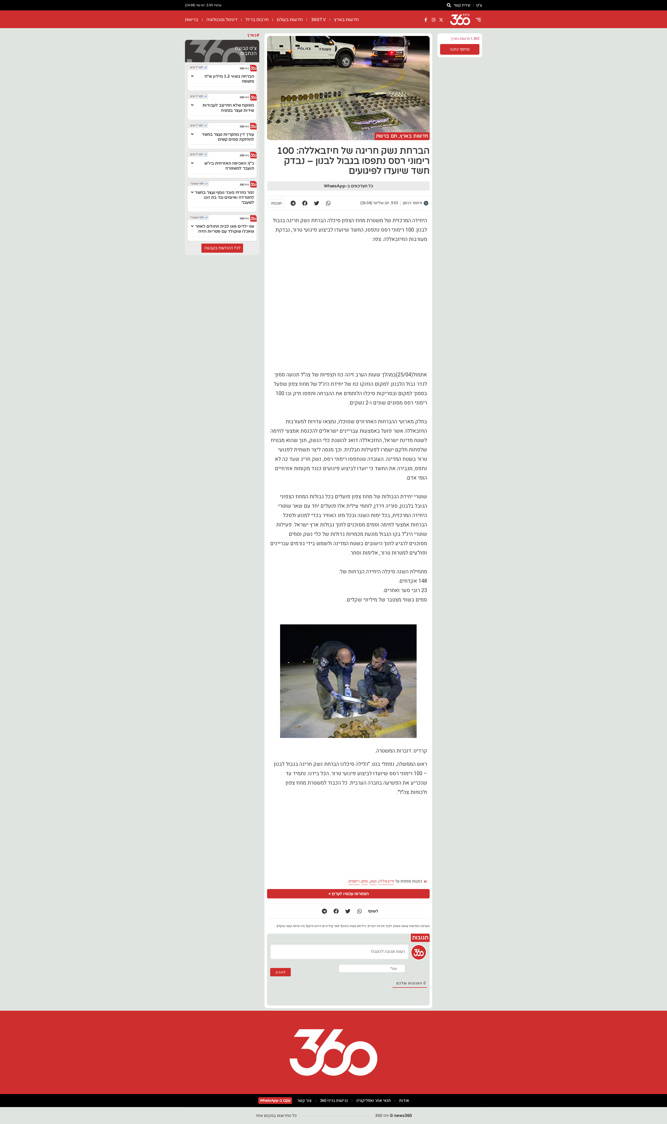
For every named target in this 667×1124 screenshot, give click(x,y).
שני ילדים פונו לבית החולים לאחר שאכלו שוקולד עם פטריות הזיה (224, 229)
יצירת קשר (462, 5)
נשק (373, 881)
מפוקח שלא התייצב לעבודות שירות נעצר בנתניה (228, 108)
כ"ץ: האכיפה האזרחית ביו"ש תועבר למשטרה (229, 166)
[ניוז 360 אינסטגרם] (433, 19)
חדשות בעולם (290, 19)
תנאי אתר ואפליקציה (373, 1100)
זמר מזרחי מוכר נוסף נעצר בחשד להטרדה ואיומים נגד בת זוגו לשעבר (224, 197)
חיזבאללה (386, 881)
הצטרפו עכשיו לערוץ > (348, 893)
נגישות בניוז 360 (334, 1100)
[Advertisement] (308, 837)
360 (476, 38)
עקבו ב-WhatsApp (275, 1100)
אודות (404, 1100)
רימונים (354, 881)
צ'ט (479, 5)
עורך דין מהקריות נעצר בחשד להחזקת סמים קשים (228, 137)
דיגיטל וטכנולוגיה (221, 19)
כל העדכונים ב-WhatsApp (348, 186)
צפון (364, 881)
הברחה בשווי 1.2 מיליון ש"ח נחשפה (229, 79)
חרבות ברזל (257, 19)
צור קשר (304, 1100)
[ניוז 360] (460, 20)
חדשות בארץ (346, 19)
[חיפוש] (449, 5)
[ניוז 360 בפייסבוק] (425, 19)
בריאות (191, 19)
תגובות (276, 203)
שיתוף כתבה (460, 49)
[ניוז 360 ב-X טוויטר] (441, 19)
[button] (328, 203)
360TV (318, 19)
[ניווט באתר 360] (478, 19)
